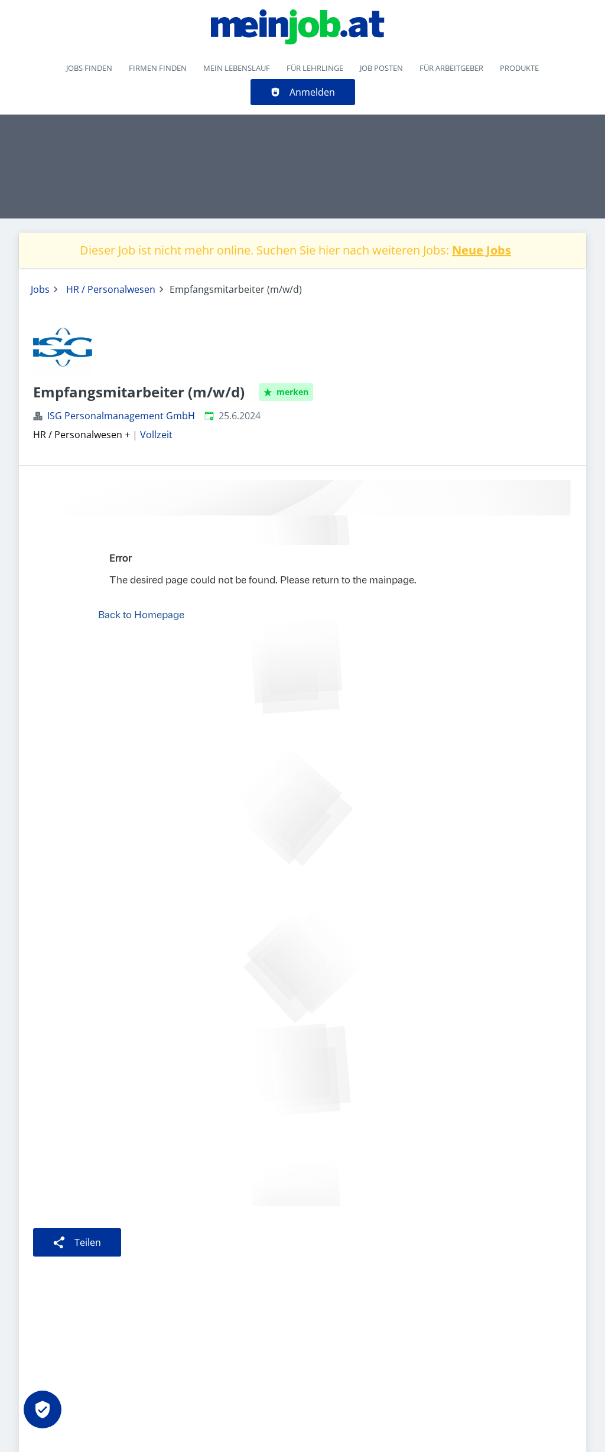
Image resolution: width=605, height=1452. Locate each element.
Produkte (519, 68)
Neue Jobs (481, 250)
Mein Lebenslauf (236, 68)
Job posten (381, 68)
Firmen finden (158, 68)
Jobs (40, 289)
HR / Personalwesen (110, 289)
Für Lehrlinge (315, 68)
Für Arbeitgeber (451, 68)
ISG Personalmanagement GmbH (121, 415)
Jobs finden (89, 68)
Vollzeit (156, 434)
